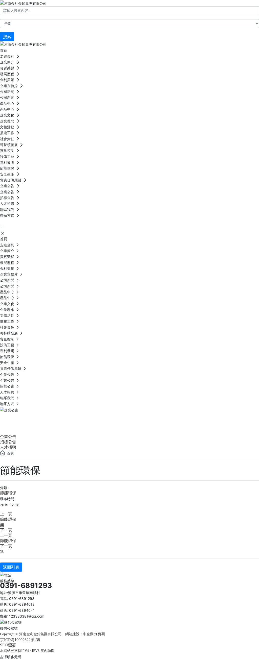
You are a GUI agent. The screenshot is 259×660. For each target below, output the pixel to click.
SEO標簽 (8, 645)
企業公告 (20, 419)
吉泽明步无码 (10, 657)
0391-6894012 (21, 604)
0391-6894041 (22, 610)
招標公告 (8, 442)
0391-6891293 (26, 585)
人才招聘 (8, 447)
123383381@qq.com (26, 616)
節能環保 (8, 493)
